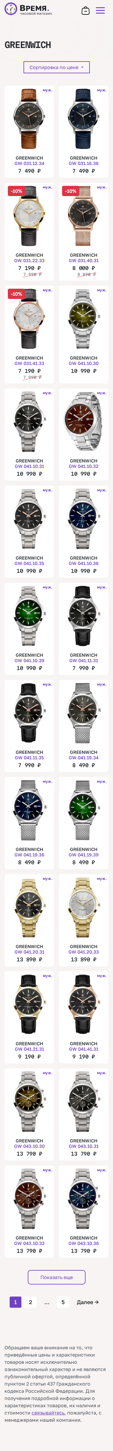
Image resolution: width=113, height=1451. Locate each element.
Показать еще (56, 1277)
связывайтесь (48, 1413)
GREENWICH (29, 160)
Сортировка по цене (55, 67)
